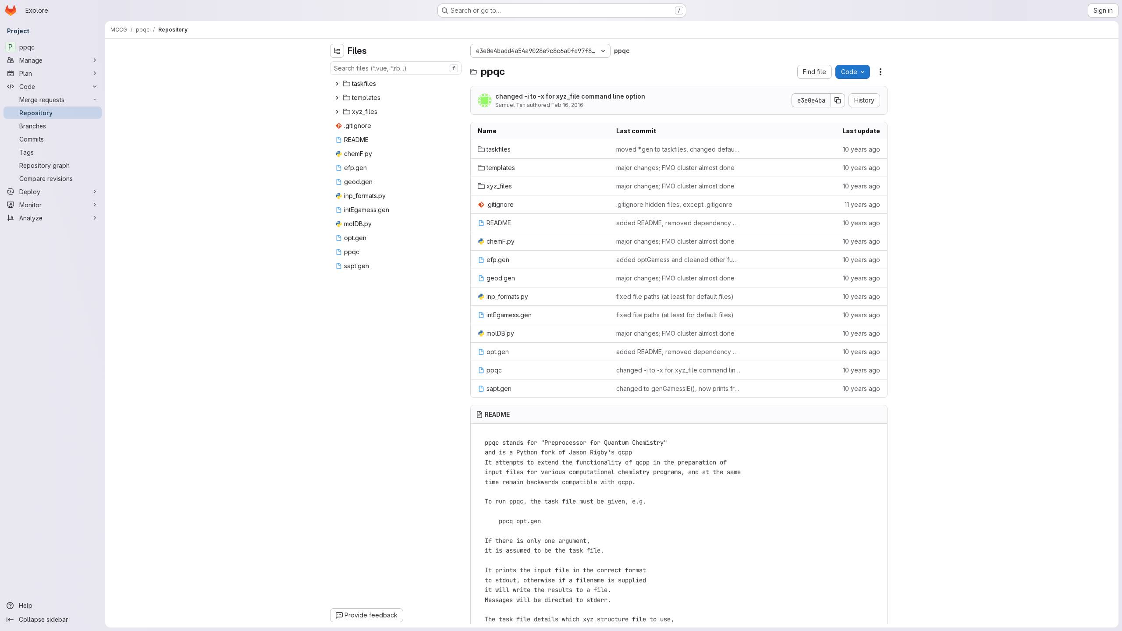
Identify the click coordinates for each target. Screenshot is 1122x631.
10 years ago (861, 149)
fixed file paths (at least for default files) (675, 296)
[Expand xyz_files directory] (337, 111)
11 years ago (862, 204)
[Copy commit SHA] (838, 100)
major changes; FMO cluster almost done (675, 167)
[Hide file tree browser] (337, 51)
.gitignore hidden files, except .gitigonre (674, 204)
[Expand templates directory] (337, 97)
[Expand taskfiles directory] (337, 83)
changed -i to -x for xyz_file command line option (570, 96)
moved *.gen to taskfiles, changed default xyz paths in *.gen (678, 149)
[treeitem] (397, 84)
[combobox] (396, 68)
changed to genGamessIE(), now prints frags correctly (678, 388)
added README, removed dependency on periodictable (678, 223)
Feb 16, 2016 (567, 105)
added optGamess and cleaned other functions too (678, 259)
